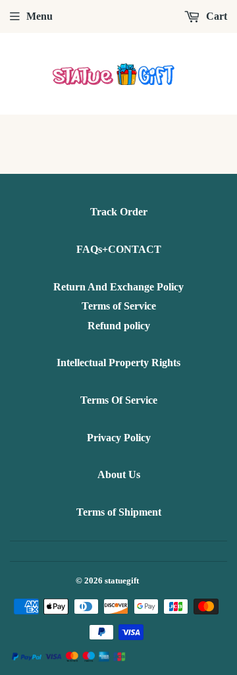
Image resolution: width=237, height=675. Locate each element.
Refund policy (119, 325)
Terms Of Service (118, 400)
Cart (215, 16)
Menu (39, 16)
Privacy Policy (119, 437)
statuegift (122, 580)
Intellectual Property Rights (118, 362)
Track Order (118, 211)
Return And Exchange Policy (118, 286)
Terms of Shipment (118, 512)
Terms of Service (119, 305)
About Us (118, 474)
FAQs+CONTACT (118, 249)
